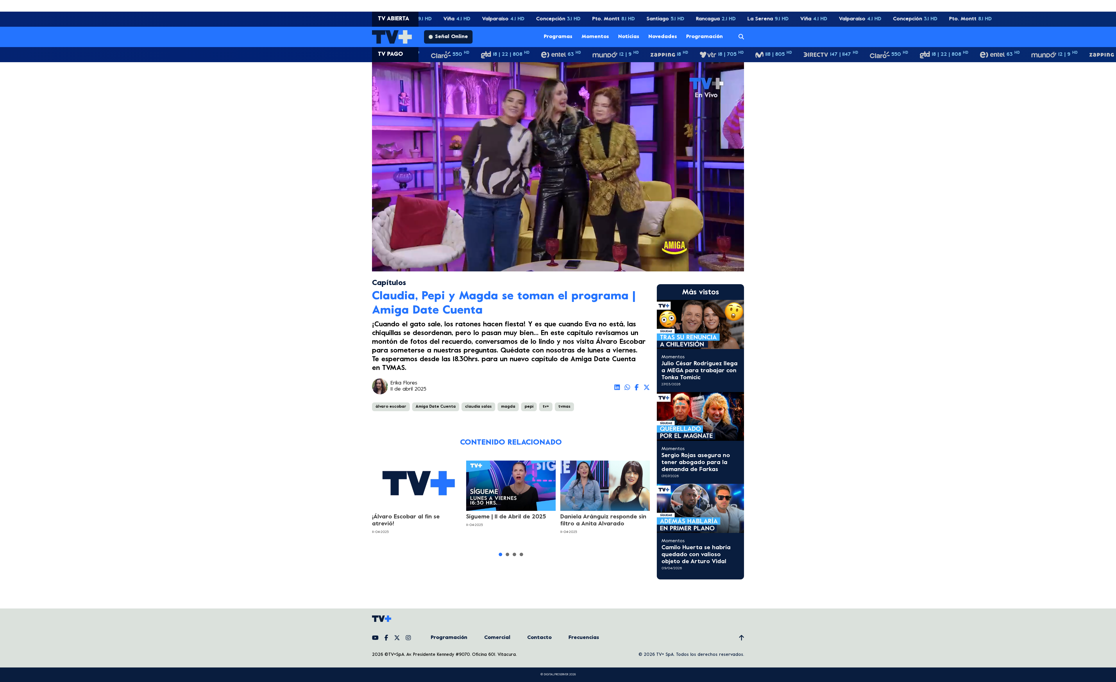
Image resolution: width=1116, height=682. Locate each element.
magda (508, 407)
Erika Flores (403, 383)
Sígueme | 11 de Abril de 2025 (506, 517)
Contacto (539, 637)
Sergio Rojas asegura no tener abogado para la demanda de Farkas (695, 462)
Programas (558, 36)
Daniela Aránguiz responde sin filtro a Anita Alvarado (603, 520)
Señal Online (451, 36)
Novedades (662, 36)
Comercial (497, 637)
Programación (704, 36)
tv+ (546, 407)
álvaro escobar (390, 407)
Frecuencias (583, 637)
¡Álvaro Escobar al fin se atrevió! (406, 520)
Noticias (628, 36)
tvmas (564, 407)
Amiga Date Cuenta (436, 407)
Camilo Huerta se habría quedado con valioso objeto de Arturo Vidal (696, 555)
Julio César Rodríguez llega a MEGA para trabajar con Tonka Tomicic (699, 371)
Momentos (595, 36)
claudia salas (478, 407)
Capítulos (389, 283)
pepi (529, 407)
